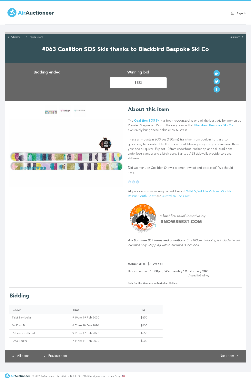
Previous (36, 37)
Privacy (113, 376)
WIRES (191, 191)
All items (15, 37)
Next (234, 37)
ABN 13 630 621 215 (75, 376)
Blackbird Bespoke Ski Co (213, 125)
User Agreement (96, 376)
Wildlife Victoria (208, 191)
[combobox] (123, 376)
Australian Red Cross (176, 196)
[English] (123, 376)
